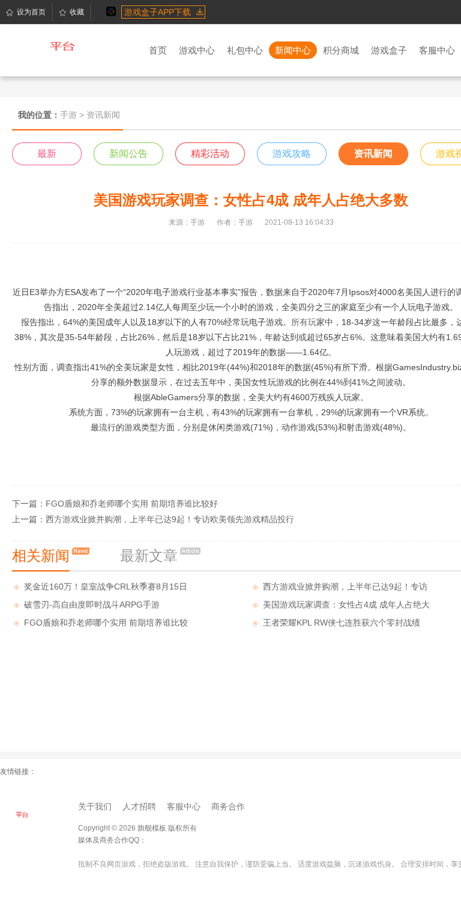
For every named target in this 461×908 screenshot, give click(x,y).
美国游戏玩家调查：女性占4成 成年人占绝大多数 (346, 607)
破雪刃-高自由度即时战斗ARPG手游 (92, 604)
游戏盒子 (389, 50)
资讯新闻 (373, 153)
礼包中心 (245, 50)
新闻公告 (128, 153)
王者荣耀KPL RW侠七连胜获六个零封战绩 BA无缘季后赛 (341, 625)
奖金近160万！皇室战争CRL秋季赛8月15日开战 (105, 589)
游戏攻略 (292, 153)
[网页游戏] (30, 816)
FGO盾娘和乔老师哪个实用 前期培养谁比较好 (132, 503)
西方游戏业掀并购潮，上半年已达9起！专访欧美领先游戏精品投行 (170, 519)
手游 (68, 115)
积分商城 (341, 50)
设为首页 (31, 12)
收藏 (77, 12)
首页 (158, 50)
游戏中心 (197, 50)
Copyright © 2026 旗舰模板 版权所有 (137, 828)
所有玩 (303, 322)
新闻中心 (293, 50)
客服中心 (437, 50)
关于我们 (95, 806)
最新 (46, 153)
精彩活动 (210, 153)
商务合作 (228, 806)
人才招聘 (139, 806)
